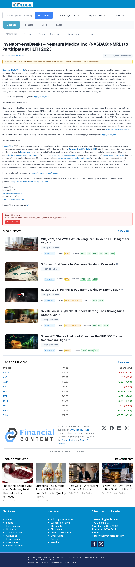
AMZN (6, 372)
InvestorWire (7, 146)
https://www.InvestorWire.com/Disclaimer (30, 181)
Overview (28, 34)
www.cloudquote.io (79, 429)
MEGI (95, 279)
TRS (96, 350)
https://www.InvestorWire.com (45, 173)
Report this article (13, 222)
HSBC (95, 253)
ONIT (84, 350)
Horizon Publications (48, 557)
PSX (99, 325)
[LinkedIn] (119, 435)
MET (94, 325)
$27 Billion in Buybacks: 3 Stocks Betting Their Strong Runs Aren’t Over (82, 313)
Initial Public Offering (73, 300)
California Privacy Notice (37, 560)
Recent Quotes (67, 15)
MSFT (5, 401)
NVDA (6, 405)
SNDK (106, 325)
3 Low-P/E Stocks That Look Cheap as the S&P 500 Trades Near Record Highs (82, 338)
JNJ (101, 253)
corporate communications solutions (73, 158)
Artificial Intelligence (73, 325)
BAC (5, 386)
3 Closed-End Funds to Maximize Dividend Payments (79, 264)
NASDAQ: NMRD (18, 70)
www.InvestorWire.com (12, 193)
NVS (112, 253)
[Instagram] (127, 435)
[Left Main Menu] (5, 4)
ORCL (5, 410)
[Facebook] (111, 435)
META (5, 396)
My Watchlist (95, 15)
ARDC (83, 279)
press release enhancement (63, 155)
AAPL (5, 377)
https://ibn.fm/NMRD (109, 135)
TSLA (5, 415)
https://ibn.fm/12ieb (41, 97)
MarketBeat (49, 253)
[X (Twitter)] (104, 435)
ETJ (89, 279)
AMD (5, 382)
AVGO (83, 253)
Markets (11, 24)
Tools (59, 24)
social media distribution (113, 155)
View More (123, 230)
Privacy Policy (68, 440)
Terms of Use (87, 557)
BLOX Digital (71, 562)
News (42, 34)
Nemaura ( (6, 70)
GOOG (6, 391)
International (73, 34)
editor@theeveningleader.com (108, 535)
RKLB (95, 300)
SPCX (101, 300)
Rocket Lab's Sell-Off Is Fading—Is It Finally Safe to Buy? (82, 289)
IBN (27, 205)
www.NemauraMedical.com (117, 129)
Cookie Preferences (54, 560)
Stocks (29, 24)
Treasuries (90, 34)
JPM (106, 253)
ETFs (44, 24)
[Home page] (22, 5)
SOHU (90, 350)
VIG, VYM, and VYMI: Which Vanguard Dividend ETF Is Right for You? (85, 241)
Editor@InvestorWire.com (13, 199)
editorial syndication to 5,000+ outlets (22, 155)
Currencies (55, 34)
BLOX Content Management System (50, 562)
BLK (89, 253)
